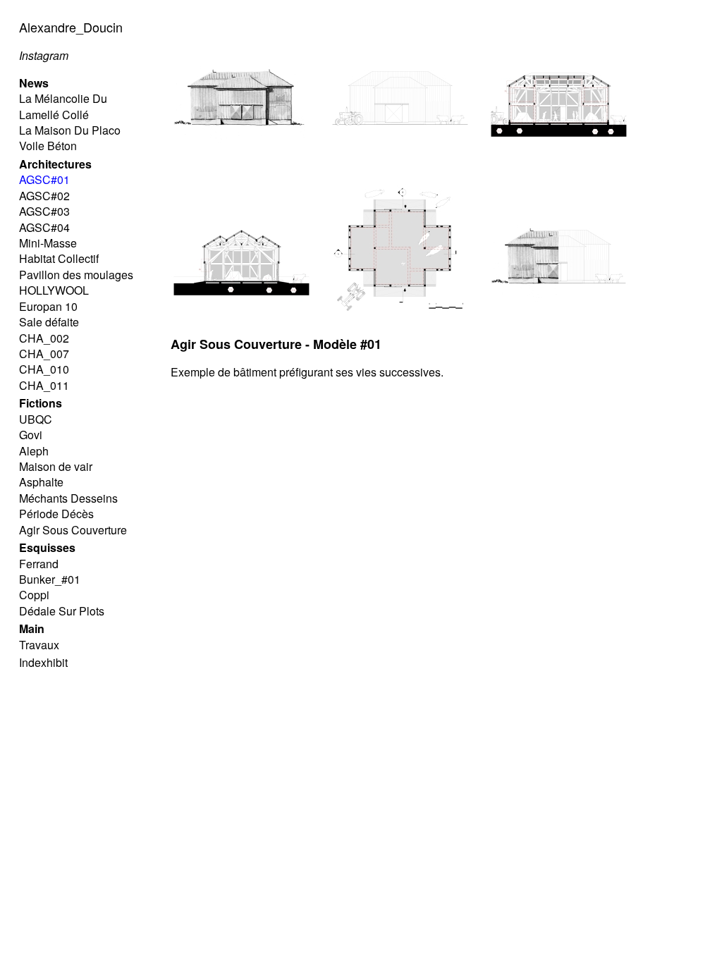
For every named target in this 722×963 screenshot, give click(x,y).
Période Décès (56, 513)
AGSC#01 (44, 179)
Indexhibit (43, 662)
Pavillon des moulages (76, 274)
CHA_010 (44, 369)
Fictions (40, 403)
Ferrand (39, 564)
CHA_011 (44, 385)
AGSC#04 (44, 227)
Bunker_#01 (49, 579)
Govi (30, 435)
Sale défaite (49, 322)
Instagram (43, 55)
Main (31, 628)
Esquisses (47, 547)
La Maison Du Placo (70, 130)
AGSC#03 (44, 211)
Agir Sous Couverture (73, 530)
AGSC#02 (44, 196)
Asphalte (41, 482)
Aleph (34, 451)
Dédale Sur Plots (61, 611)
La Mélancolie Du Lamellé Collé (63, 106)
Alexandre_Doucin (71, 27)
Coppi (34, 595)
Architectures (55, 164)
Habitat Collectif (59, 258)
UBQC (35, 419)
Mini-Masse (48, 243)
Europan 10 (48, 306)
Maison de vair (55, 466)
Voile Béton (48, 145)
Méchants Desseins (68, 498)
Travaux (39, 645)
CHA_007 (44, 353)
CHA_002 (44, 338)
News (34, 83)
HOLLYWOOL (54, 290)
